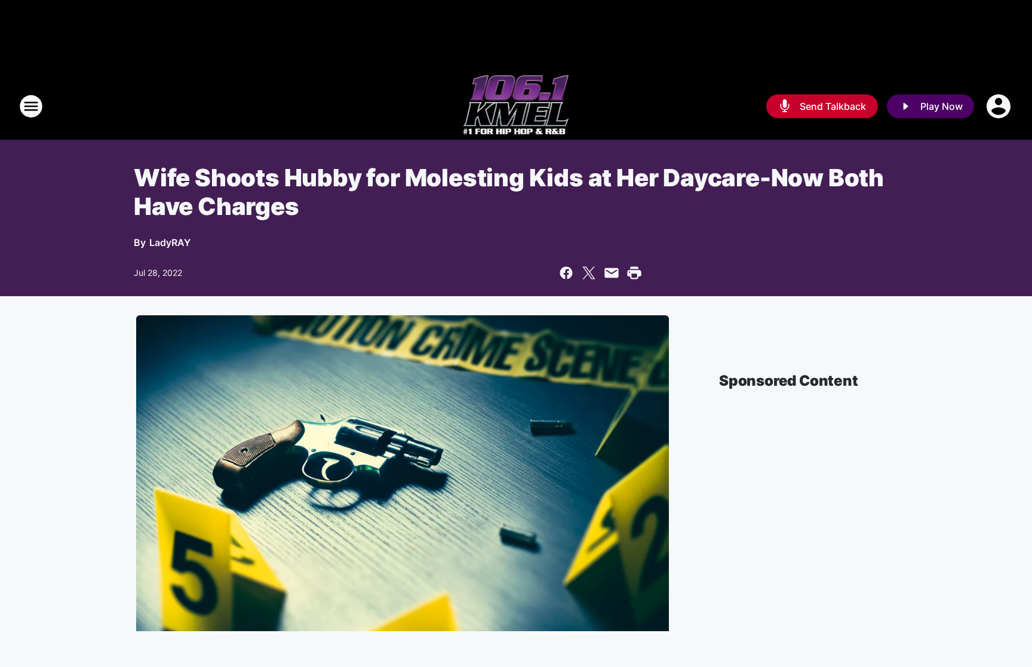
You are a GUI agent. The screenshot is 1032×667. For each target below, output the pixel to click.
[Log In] (1000, 106)
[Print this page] (634, 273)
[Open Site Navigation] (31, 106)
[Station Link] (516, 106)
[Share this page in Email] (611, 273)
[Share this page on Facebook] (566, 273)
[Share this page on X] (588, 273)
